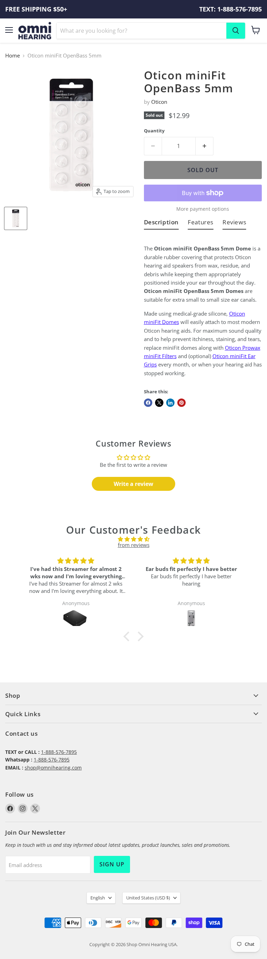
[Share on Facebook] (148, 403)
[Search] (235, 31)
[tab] (161, 223)
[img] (133, 539)
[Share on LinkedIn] (170, 403)
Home (12, 56)
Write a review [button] (133, 484)
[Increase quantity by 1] (204, 146)
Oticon (159, 101)
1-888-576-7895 (59, 752)
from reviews (133, 544)
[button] (128, 636)
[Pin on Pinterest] (181, 403)
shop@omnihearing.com (53, 767)
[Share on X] (159, 403)
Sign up (111, 864)
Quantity (154, 130)
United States (148, 898)
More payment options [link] (202, 209)
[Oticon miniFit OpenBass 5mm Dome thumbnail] (16, 218)
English (97, 898)
